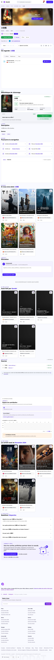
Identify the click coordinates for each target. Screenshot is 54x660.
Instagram (10, 594)
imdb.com (10, 367)
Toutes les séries (4, 623)
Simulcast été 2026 (32, 619)
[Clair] (16, 657)
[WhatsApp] (46, 46)
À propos (3, 647)
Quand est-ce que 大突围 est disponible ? (12, 519)
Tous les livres (4, 642)
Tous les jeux (30, 614)
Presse (36, 647)
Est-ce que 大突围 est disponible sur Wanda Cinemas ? (16, 529)
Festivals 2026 (31, 640)
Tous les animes (31, 623)
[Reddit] (48, 46)
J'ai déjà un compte (22, 554)
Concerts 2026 (31, 638)
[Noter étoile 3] (10, 45)
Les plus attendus (5, 612)
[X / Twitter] (41, 46)
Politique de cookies (43, 650)
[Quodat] (2, 584)
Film (50, 9)
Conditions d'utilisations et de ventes (8, 650)
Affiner (7, 56)
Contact (40, 647)
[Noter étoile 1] (7, 45)
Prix (23, 647)
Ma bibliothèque (47, 96)
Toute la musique (31, 633)
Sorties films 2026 (4, 610)
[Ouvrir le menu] (1, 2)
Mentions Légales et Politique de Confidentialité (28, 650)
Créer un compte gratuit (10, 554)
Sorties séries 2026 (5, 619)
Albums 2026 (30, 629)
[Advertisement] (27, 75)
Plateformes (13, 56)
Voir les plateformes (16, 41)
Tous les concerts (31, 642)
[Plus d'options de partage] (51, 46)
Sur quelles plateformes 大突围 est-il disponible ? (14, 525)
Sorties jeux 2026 (31, 610)
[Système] (13, 657)
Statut (50, 650)
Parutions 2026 (4, 638)
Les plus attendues (5, 621)
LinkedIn (5, 594)
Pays (19, 56)
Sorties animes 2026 (32, 621)
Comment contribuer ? (11, 647)
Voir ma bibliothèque (45, 118)
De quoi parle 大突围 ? (8, 533)
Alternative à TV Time (48, 647)
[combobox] (24, 2)
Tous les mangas (4, 633)
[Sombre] (18, 657)
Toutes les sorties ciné (5, 614)
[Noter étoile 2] (8, 45)
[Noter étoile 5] (13, 45)
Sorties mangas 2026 (5, 629)
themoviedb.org (11, 365)
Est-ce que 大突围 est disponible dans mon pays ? (15, 537)
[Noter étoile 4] (12, 45)
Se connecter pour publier (9, 274)
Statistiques (27, 647)
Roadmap (19, 647)
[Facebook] (44, 46)
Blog (33, 647)
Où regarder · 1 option (38, 18)
